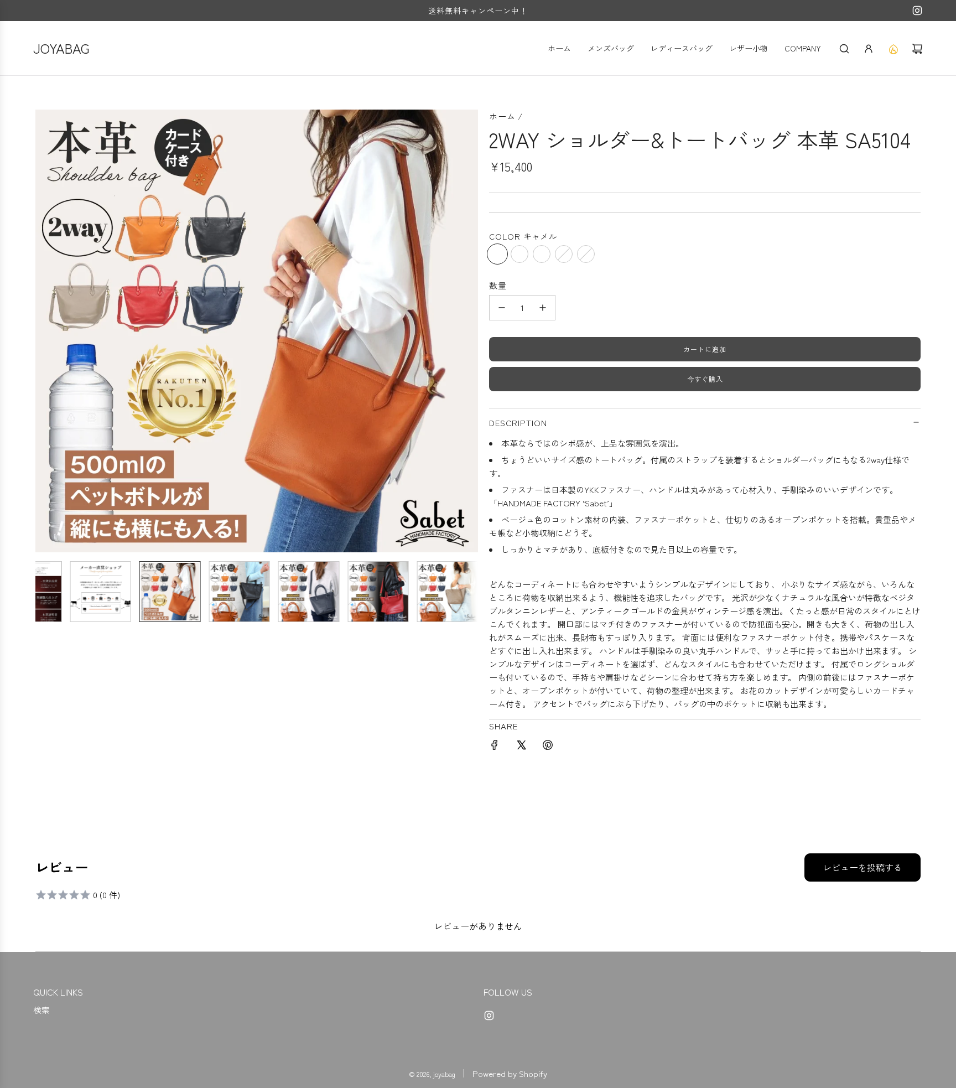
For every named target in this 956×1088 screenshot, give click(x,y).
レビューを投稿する (862, 867)
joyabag (61, 48)
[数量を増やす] (543, 308)
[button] (44, 331)
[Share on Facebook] (494, 746)
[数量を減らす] (502, 308)
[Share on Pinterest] (548, 746)
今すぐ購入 (705, 379)
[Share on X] (521, 746)
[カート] (917, 49)
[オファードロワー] (893, 49)
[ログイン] (868, 49)
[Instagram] (917, 10)
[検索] (844, 49)
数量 (498, 285)
